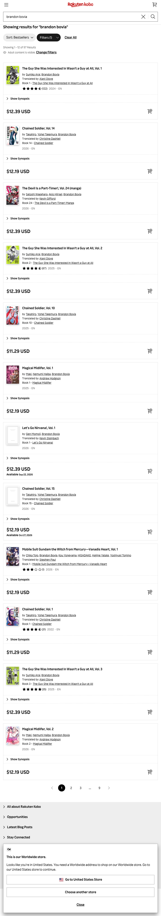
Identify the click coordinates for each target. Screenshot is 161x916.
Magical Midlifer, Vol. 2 (38, 729)
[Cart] (154, 4)
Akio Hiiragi (55, 194)
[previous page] (52, 787)
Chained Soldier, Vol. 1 (37, 609)
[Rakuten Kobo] (80, 4)
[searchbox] (72, 16)
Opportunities (17, 817)
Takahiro (31, 134)
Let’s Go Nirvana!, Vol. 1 (38, 428)
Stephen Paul (47, 559)
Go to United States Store (83, 879)
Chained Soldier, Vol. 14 (38, 128)
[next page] (108, 787)
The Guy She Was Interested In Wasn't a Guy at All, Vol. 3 (62, 669)
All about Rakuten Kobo (24, 807)
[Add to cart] (150, 111)
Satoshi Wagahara (37, 194)
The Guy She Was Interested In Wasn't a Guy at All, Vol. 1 (62, 68)
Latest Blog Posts (19, 827)
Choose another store (80, 892)
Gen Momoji (33, 434)
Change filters (46, 52)
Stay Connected (18, 837)
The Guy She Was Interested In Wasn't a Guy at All (62, 83)
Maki (29, 374)
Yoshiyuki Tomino (120, 555)
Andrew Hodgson (50, 378)
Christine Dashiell (49, 138)
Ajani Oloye (46, 78)
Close (80, 905)
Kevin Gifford (47, 198)
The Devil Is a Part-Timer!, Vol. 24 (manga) (51, 188)
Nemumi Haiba (42, 374)
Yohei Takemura (47, 134)
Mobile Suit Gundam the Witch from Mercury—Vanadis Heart (69, 564)
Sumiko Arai (33, 74)
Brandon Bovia (50, 74)
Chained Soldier (43, 143)
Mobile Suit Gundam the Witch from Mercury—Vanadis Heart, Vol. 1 (70, 549)
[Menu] (6, 4)
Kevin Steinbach (49, 438)
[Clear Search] (143, 16)
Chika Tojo (32, 555)
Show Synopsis (19, 98)
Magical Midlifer (41, 382)
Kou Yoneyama (68, 555)
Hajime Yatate (100, 555)
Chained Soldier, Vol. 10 (38, 308)
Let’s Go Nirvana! (42, 442)
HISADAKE (84, 555)
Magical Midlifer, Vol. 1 (37, 368)
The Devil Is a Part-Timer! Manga (54, 202)
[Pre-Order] (150, 471)
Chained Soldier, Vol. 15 (38, 489)
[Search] (153, 16)
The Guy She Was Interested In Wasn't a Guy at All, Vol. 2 (62, 248)
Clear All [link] (71, 37)
